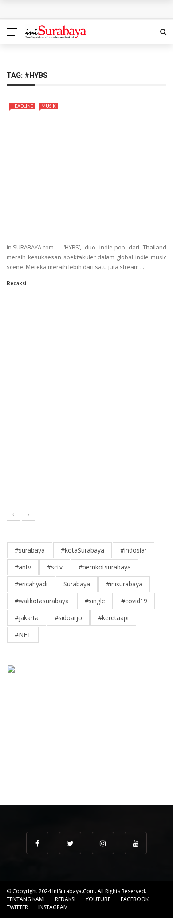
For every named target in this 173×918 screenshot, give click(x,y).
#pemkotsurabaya (105, 567)
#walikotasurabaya (42, 601)
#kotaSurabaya (82, 550)
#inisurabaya (124, 584)
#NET (23, 634)
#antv (23, 567)
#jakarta (27, 617)
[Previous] (13, 515)
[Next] (28, 515)
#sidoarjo (68, 617)
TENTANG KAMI (26, 899)
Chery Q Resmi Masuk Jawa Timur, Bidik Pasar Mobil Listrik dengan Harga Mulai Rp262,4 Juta (107, 483)
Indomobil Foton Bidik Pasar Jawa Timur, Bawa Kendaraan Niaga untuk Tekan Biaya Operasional (106, 364)
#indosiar (133, 550)
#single (95, 601)
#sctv (55, 567)
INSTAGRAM (53, 907)
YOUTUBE (98, 899)
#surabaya (30, 550)
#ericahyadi (31, 584)
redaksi (16, 283)
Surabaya (76, 584)
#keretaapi (113, 617)
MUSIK (48, 105)
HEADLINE (22, 105)
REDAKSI (65, 899)
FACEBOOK (135, 899)
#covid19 (134, 601)
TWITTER (17, 907)
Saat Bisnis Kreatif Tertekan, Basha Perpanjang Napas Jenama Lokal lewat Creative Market (109, 443)
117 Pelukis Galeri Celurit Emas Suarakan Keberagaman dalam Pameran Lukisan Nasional (102, 404)
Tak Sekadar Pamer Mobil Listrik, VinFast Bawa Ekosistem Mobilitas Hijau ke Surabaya (106, 324)
